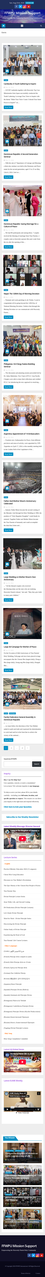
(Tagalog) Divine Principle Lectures (16, 1028)
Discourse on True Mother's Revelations (17, 880)
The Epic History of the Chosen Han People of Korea (22, 885)
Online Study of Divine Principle (15, 929)
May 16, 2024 (10, 87)
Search (36, 764)
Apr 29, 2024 (10, 507)
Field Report (12, 713)
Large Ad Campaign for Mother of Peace (20, 646)
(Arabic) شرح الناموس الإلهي (14, 951)
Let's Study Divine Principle (13, 913)
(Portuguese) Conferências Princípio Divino (18, 1006)
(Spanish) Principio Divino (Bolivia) (16, 989)
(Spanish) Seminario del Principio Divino (18, 995)
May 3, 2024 (9, 297)
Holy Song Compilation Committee (16, 1039)
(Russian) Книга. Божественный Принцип (19, 1022)
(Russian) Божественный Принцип (16, 1017)
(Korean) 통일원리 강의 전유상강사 (17, 979)
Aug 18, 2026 (11, 1160)
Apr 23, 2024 (10, 650)
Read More (8, 107)
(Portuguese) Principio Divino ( (14, 1011)
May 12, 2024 (10, 230)
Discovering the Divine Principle (15, 924)
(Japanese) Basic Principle (13, 984)
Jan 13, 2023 (9, 723)
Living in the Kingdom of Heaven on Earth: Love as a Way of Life (21, 1154)
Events (5, 80)
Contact (38, 1273)
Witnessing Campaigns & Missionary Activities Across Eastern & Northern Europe (22, 1222)
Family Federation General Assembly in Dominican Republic (19, 718)
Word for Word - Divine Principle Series (17, 918)
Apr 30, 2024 (10, 370)
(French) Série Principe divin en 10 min (17, 962)
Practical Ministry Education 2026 (15, 869)
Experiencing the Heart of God (14, 935)
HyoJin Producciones (32, 1011)
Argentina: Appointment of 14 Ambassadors (21, 434)
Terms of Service (25, 1273)
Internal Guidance (19, 1150)
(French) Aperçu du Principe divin (15, 968)
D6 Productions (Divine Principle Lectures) (18, 907)
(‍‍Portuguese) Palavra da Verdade (15, 1000)
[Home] (3, 26)
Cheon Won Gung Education (14, 874)
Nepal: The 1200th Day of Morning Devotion (21, 293)
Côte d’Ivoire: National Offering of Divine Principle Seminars (20, 1176)
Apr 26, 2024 (10, 583)
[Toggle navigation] (22, 25)
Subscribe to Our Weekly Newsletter (22, 817)
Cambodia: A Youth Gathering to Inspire (20, 84)
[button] (41, 25)
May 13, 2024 (10, 160)
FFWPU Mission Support (22, 13)
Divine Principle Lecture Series (14, 896)
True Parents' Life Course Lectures (15, 940)
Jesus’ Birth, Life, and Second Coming (17, 902)
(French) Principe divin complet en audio (18, 957)
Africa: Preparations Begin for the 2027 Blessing (20, 1198)
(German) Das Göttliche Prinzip (14, 973)
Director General (9, 1150)
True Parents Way (10, 891)
